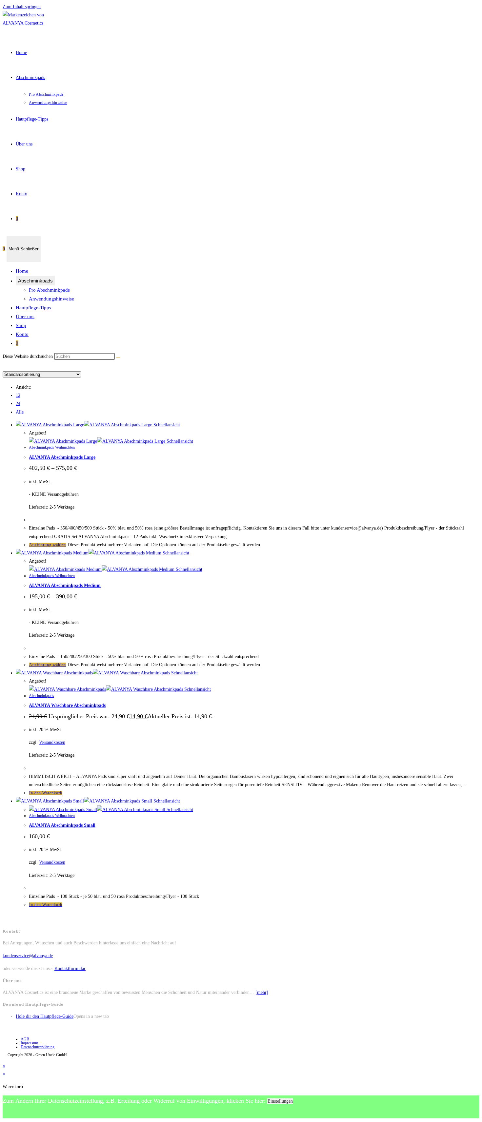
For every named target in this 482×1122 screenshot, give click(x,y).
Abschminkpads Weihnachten (52, 447)
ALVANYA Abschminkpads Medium (65, 585)
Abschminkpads (35, 280)
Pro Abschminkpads (49, 290)
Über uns (25, 316)
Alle (20, 412)
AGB (25, 1039)
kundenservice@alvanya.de (28, 955)
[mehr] (261, 992)
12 (18, 395)
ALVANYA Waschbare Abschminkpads (67, 705)
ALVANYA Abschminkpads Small (62, 825)
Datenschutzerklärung (37, 1047)
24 (18, 403)
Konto (22, 334)
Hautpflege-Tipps (33, 307)
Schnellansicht (166, 424)
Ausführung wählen (47, 545)
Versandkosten (52, 742)
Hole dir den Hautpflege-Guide (44, 1016)
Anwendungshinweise (51, 298)
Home (22, 271)
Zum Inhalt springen (22, 6)
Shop (21, 325)
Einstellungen (280, 1101)
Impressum (29, 1043)
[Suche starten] (118, 357)
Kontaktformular (70, 968)
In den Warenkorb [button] (45, 793)
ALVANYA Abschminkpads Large (62, 457)
